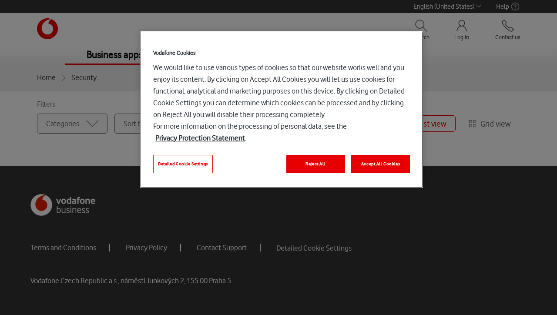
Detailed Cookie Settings (183, 164)
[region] (281, 109)
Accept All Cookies (380, 164)
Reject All (315, 164)
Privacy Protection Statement (200, 138)
